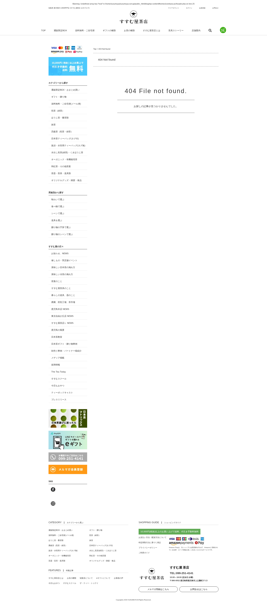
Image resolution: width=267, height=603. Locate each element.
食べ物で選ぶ (57, 206)
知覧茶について (86, 578)
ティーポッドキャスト (62, 392)
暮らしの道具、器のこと (63, 295)
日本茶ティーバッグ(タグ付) (65, 138)
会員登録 (202, 8)
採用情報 (55, 365)
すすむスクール (58, 378)
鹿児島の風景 (57, 330)
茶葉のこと (56, 281)
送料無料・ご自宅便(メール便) (66, 104)
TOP (43, 30)
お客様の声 (118, 578)
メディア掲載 (57, 358)
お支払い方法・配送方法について (152, 537)
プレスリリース (58, 399)
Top (94, 49)
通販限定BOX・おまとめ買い (65, 90)
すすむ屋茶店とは (151, 30)
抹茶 (53, 124)
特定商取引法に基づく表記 (150, 542)
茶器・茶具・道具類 (61, 173)
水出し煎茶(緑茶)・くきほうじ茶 (67, 152)
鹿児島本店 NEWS (60, 309)
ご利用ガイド (144, 553)
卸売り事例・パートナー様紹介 (66, 351)
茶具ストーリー (176, 30)
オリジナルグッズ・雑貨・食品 (66, 180)
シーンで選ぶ (57, 213)
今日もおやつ (57, 385)
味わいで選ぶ (57, 199)
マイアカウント (173, 8)
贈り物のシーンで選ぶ (62, 234)
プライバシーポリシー (148, 548)
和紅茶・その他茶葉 (61, 166)
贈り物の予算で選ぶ (61, 227)
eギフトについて (103, 578)
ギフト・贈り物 (58, 97)
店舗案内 (196, 30)
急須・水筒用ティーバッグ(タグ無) (68, 145)
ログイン (189, 8)
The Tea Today (58, 371)
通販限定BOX (60, 30)
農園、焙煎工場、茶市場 (63, 302)
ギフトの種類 (109, 30)
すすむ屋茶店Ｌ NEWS (62, 323)
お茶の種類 (129, 30)
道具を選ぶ (56, 220)
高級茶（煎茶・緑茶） (62, 131)
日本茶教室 (56, 337)
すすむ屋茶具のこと (61, 288)
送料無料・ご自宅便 (85, 30)
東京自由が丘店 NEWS (62, 316)
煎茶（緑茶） (57, 110)
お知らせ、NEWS (59, 253)
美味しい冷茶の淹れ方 (62, 274)
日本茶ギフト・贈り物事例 (64, 344)
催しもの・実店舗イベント (64, 260)
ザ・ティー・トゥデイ (89, 583)
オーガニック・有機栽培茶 (64, 159)
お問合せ (215, 8)
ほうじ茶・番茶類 (60, 117)
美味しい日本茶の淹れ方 (63, 267)
